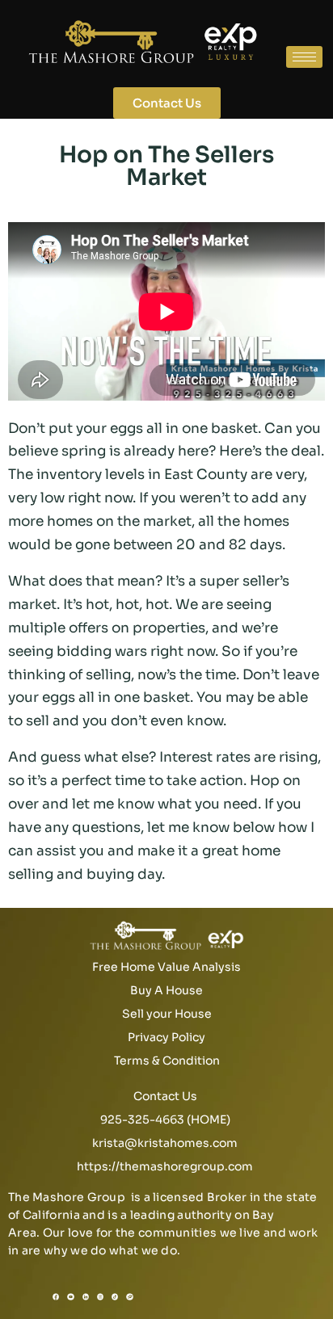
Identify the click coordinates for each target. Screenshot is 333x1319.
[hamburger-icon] (304, 57)
